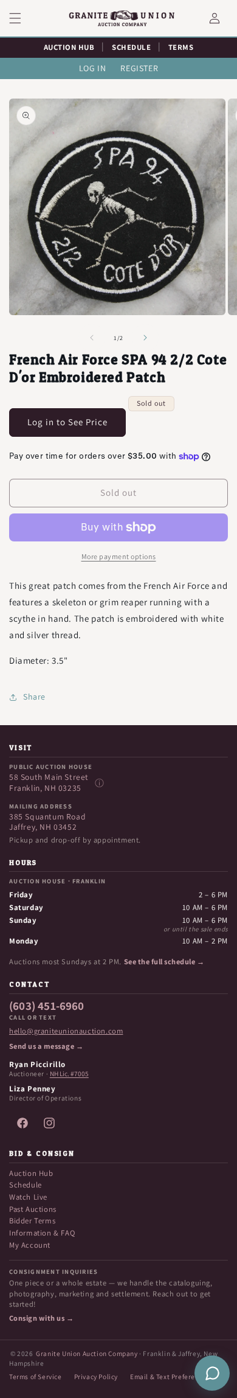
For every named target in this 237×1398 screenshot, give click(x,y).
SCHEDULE (131, 47)
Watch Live (28, 1197)
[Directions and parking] (99, 783)
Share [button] (34, 696)
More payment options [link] (118, 556)
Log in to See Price (67, 422)
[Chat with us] (212, 1373)
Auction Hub (31, 1173)
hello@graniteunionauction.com (66, 1031)
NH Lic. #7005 (69, 1073)
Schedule (25, 1185)
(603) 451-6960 (46, 1006)
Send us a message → (46, 1046)
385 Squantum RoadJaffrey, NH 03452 (47, 822)
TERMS (181, 47)
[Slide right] (145, 337)
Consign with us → (41, 1318)
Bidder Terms (32, 1220)
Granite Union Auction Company (86, 1353)
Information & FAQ (42, 1233)
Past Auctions (33, 1209)
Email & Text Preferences (170, 1376)
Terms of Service (35, 1376)
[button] (22, 18)
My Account (29, 1245)
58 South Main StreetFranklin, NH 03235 (49, 782)
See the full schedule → (164, 962)
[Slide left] (91, 337)
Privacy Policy (96, 1376)
